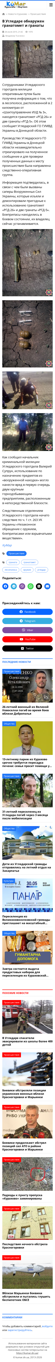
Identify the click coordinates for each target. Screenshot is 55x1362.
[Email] (47, 586)
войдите (47, 1326)
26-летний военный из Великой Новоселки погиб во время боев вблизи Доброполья (25, 710)
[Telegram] (14, 586)
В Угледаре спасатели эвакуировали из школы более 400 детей (27, 1041)
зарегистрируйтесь (20, 1330)
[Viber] (22, 586)
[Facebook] (5, 586)
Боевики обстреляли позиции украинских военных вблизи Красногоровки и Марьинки (24, 1094)
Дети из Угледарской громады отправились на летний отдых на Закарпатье (26, 867)
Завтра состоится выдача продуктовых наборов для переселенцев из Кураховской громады (24, 972)
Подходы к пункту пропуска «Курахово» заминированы (22, 1196)
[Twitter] (39, 586)
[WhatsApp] (31, 586)
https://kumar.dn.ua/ (27, 1353)
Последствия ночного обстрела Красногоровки (25, 1245)
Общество (9, 723)
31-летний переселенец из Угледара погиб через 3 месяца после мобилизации (25, 815)
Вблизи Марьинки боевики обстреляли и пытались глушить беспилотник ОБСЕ (26, 1296)
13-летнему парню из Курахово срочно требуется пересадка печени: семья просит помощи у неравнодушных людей (26, 763)
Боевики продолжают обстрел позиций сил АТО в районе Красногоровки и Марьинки (24, 1146)
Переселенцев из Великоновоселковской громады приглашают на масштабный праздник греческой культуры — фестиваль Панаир (26, 920)
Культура (8, 880)
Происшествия (16, 553)
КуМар (7, 545)
